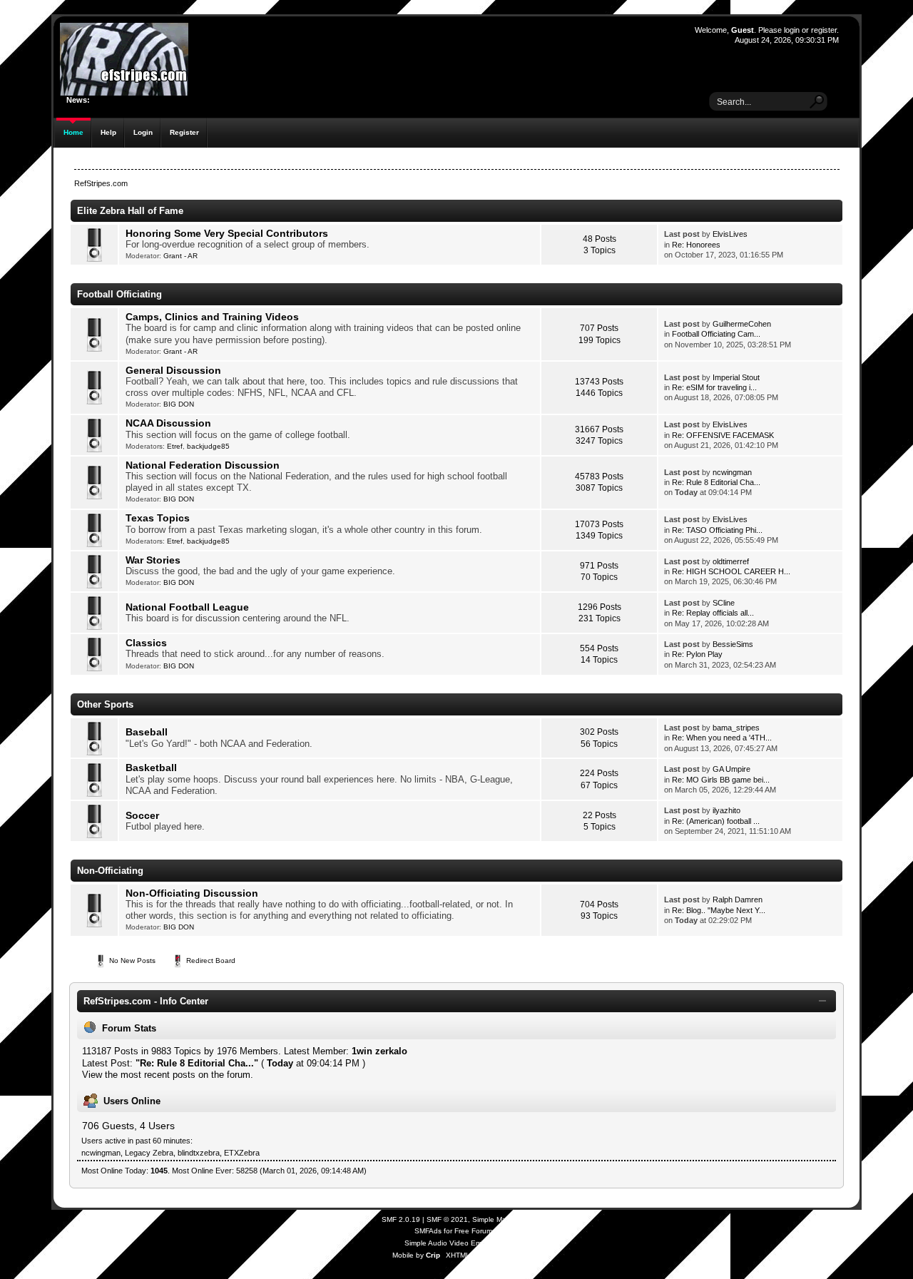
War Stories (153, 560)
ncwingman (732, 472)
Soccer (142, 815)
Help (108, 132)
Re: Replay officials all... (713, 612)
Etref (175, 446)
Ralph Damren (737, 899)
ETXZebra (242, 1152)
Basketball (151, 767)
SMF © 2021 (447, 1219)
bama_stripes (736, 727)
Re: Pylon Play (697, 654)
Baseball (147, 732)
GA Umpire (731, 769)
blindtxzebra (199, 1152)
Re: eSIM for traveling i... (714, 387)
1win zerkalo (379, 1051)
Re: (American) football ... (716, 821)
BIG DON (178, 404)
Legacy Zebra (149, 1152)
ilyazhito (726, 810)
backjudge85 (208, 446)
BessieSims (733, 644)
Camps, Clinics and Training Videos (212, 316)
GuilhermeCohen (742, 324)
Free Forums (475, 1231)
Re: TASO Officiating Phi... (717, 530)
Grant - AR (180, 256)
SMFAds (428, 1231)
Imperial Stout (736, 377)
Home (73, 132)
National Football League (187, 607)
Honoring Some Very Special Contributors (227, 233)
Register (184, 132)
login (792, 30)
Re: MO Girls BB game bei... (721, 779)
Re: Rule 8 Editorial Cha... (716, 482)
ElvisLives (730, 234)
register (824, 30)
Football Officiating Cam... (716, 334)
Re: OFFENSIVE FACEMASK (723, 435)
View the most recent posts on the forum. (167, 1074)
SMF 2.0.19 (401, 1219)
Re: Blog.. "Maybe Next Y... (718, 910)
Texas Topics (158, 518)
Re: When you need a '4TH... (722, 737)
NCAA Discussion (168, 423)
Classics (146, 642)
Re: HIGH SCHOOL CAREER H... (731, 571)
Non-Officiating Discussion (192, 893)
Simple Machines (500, 1219)
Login (143, 132)
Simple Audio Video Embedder (454, 1243)
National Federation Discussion (203, 465)
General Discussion (173, 370)
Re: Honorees (696, 244)
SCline (724, 602)
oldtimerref (731, 561)
